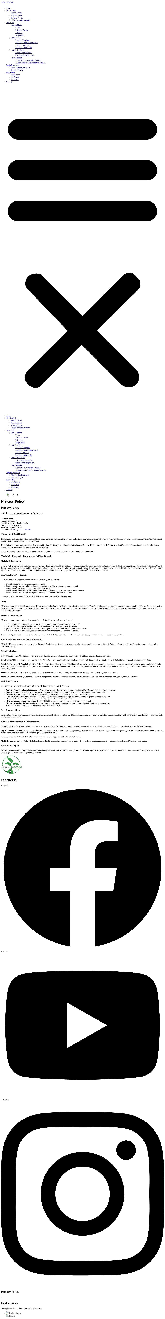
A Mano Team (16, 15)
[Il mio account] (13, 494)
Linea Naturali (16, 58)
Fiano (17, 27)
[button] (82, 249)
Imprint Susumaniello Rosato (26, 43)
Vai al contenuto (7, 2)
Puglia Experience (13, 65)
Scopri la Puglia (17, 70)
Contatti (9, 82)
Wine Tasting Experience (20, 67)
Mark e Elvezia (16, 13)
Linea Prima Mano (18, 50)
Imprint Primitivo (22, 45)
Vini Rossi (15, 80)
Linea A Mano (16, 25)
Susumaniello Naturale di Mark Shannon (31, 63)
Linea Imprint (16, 38)
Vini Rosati (15, 77)
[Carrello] (18, 494)
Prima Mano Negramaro (24, 55)
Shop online (10, 72)
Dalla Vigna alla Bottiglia (20, 20)
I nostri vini (10, 23)
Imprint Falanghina (22, 40)
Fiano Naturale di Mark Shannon (28, 60)
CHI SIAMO (11, 10)
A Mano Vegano (17, 18)
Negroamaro (20, 35)
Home (8, 8)
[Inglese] (8, 495)
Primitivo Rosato (21, 30)
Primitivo (18, 33)
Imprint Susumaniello (23, 48)
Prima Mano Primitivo (23, 53)
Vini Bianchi (15, 75)
